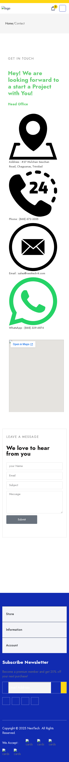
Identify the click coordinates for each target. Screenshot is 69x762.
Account (12, 645)
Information (14, 629)
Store (10, 614)
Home (9, 23)
